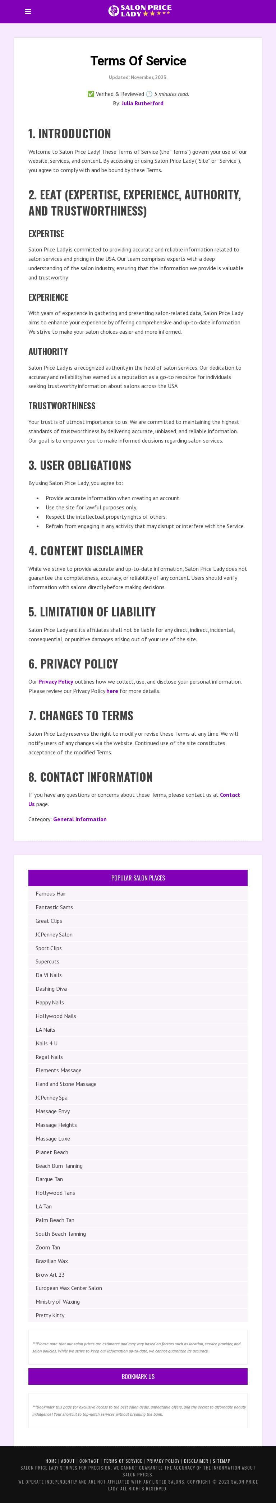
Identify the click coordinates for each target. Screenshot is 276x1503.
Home (51, 1461)
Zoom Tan (48, 1247)
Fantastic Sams (54, 907)
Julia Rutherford (143, 103)
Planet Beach (52, 1152)
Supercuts (47, 961)
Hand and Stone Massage (66, 1083)
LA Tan (44, 1206)
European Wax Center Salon (69, 1287)
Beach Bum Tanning (59, 1165)
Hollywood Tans (55, 1192)
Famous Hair (51, 893)
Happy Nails (50, 1002)
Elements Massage (59, 1070)
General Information (80, 819)
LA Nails (45, 1029)
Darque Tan (49, 1179)
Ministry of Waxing (58, 1301)
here (112, 690)
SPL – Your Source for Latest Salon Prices (140, 11)
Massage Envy (53, 1111)
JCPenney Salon (54, 934)
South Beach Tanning (61, 1233)
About (68, 1461)
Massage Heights (56, 1124)
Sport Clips (49, 948)
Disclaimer (196, 1461)
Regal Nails (49, 1056)
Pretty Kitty (50, 1315)
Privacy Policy (55, 681)
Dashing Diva (51, 988)
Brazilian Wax (52, 1260)
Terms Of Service (123, 1461)
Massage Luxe (53, 1138)
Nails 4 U (47, 1043)
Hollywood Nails (56, 1015)
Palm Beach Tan (55, 1220)
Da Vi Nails (49, 975)
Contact (89, 1461)
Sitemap (222, 1461)
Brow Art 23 (50, 1274)
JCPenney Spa (52, 1097)
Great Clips (49, 920)
